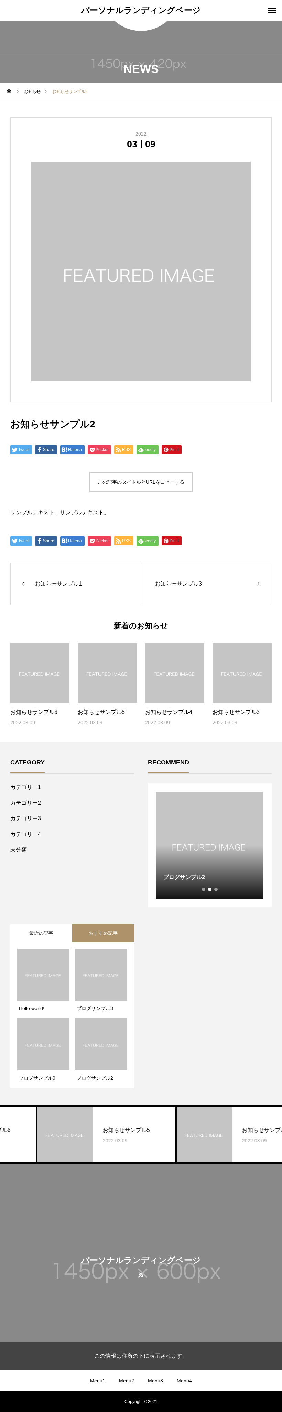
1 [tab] (204, 889)
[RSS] (141, 1274)
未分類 (18, 850)
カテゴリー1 (25, 787)
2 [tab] (210, 889)
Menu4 (184, 1380)
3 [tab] (216, 889)
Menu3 (155, 1380)
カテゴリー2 (25, 803)
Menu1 (97, 1380)
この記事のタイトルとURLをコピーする (141, 482)
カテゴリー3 (25, 818)
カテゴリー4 (25, 834)
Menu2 (126, 1380)
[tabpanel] (209, 845)
